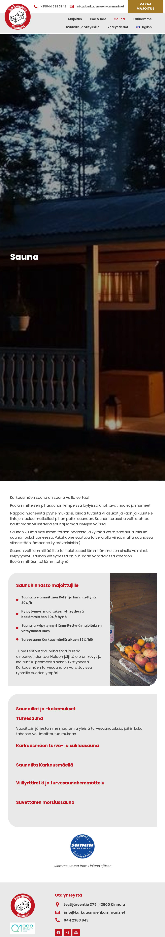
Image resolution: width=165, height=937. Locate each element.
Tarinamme (142, 19)
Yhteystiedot (117, 27)
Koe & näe (98, 19)
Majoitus (75, 19)
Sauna (119, 19)
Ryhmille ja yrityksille (82, 27)
